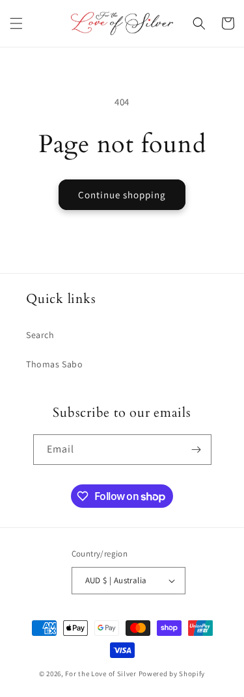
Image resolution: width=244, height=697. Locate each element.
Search (40, 335)
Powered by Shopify (172, 673)
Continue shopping (122, 195)
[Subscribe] (196, 449)
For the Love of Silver (100, 673)
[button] (16, 23)
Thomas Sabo (54, 364)
